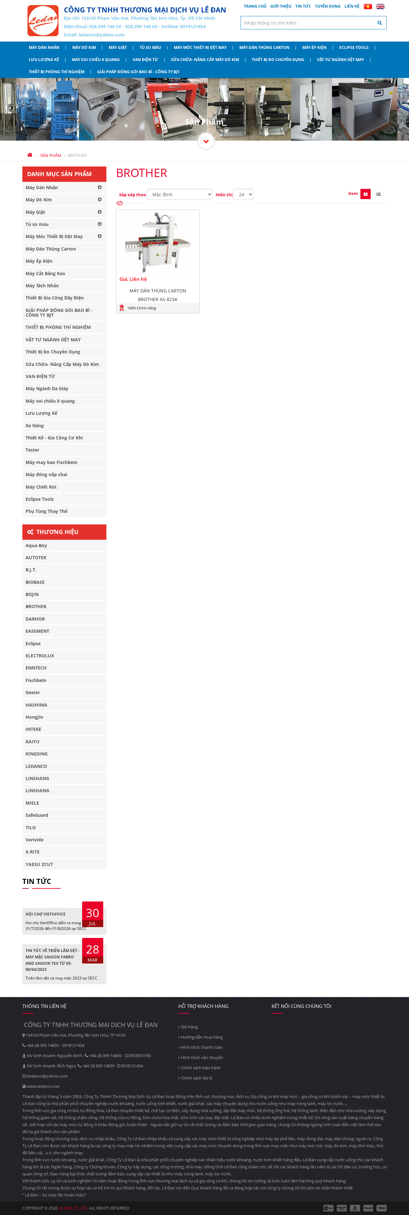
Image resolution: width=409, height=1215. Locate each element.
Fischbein (36, 680)
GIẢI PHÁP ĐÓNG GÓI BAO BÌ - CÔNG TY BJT (138, 71)
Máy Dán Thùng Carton (264, 47)
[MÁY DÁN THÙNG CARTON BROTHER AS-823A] (157, 242)
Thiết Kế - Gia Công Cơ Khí (54, 438)
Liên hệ (351, 6)
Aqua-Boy (36, 545)
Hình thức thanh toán (201, 1047)
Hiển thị (224, 194)
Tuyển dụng (328, 6)
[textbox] (314, 22)
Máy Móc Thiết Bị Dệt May (200, 47)
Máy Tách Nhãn (42, 285)
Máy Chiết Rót (41, 487)
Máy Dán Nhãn (44, 47)
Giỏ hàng (189, 1027)
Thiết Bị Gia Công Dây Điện (55, 298)
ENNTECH (36, 668)
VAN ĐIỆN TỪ (145, 59)
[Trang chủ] (43, 21)
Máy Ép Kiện (314, 47)
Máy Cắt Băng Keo (45, 273)
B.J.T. (31, 570)
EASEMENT (37, 631)
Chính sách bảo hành (200, 1068)
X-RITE (33, 852)
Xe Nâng (35, 425)
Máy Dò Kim (84, 47)
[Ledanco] (206, 141)
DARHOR (35, 619)
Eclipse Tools (354, 47)
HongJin (34, 717)
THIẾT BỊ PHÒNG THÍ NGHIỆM (56, 71)
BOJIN (32, 594)
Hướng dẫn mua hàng (201, 1037)
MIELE (32, 803)
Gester (33, 692)
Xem (353, 193)
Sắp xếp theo (132, 194)
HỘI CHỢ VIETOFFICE (46, 914)
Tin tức (303, 6)
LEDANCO (36, 766)
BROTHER (36, 606)
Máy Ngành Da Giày (47, 388)
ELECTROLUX (40, 656)
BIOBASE (35, 582)
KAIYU (33, 742)
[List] (378, 194)
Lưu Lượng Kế (44, 59)
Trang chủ (255, 6)
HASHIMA (36, 705)
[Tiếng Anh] (380, 6)
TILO (31, 827)
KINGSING (37, 754)
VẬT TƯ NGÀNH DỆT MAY (340, 59)
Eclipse (33, 643)
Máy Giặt (118, 47)
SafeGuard (37, 815)
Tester (32, 450)
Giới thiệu (280, 6)
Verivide (34, 840)
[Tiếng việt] (367, 6)
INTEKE (33, 729)
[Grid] (365, 194)
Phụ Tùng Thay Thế (46, 511)
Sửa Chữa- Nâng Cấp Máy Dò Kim (205, 59)
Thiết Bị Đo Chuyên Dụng (278, 59)
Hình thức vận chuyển (201, 1057)
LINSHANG (37, 778)
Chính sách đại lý (196, 1078)
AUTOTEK (36, 557)
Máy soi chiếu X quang (96, 59)
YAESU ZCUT (39, 864)
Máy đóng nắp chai (46, 474)
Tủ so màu (150, 47)
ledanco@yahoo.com (102, 35)
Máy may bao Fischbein (51, 462)
